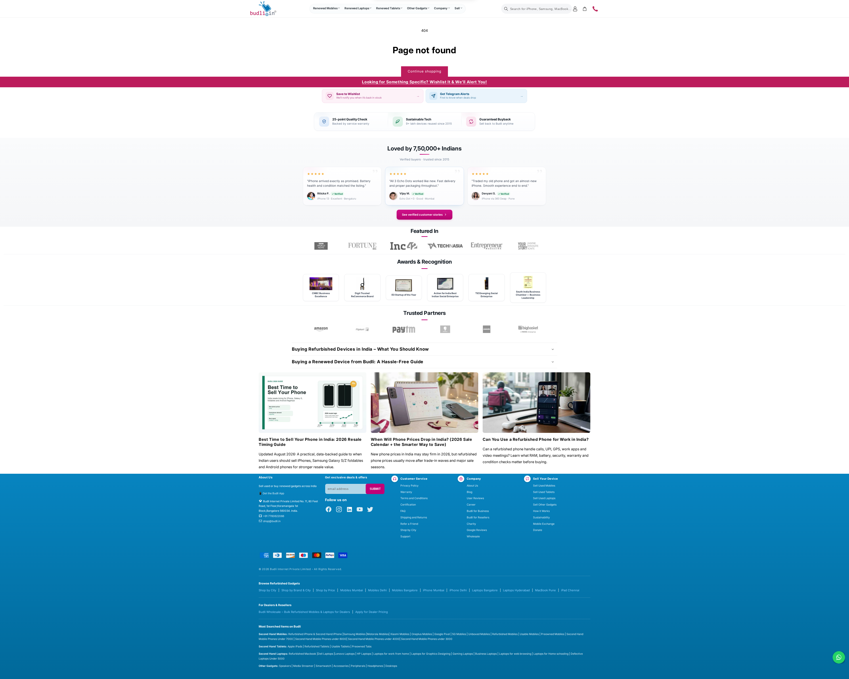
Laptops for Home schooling (550, 653)
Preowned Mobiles (552, 634)
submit (375, 489)
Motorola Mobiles (378, 634)
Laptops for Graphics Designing (430, 653)
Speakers (285, 666)
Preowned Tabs (361, 646)
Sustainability (541, 517)
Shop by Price (325, 590)
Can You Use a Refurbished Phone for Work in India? (536, 439)
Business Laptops (486, 653)
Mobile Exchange (544, 523)
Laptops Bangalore (485, 590)
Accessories (341, 666)
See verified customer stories (422, 214)
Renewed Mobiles (325, 8)
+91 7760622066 (273, 516)
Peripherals (358, 666)
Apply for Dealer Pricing (371, 612)
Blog (469, 492)
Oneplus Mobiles (421, 634)
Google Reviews (477, 530)
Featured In (424, 231)
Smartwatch (323, 666)
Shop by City (408, 530)
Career (471, 504)
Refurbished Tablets (316, 646)
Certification (408, 504)
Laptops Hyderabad (516, 590)
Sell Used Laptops (544, 498)
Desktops (391, 666)
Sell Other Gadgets (544, 504)
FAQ (402, 511)
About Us (472, 485)
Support (405, 536)
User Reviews (475, 498)
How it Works (541, 511)
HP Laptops (364, 653)
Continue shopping (424, 71)
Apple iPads (295, 646)
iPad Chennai (570, 590)
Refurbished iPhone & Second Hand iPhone (315, 634)
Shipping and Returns (413, 517)
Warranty (406, 492)
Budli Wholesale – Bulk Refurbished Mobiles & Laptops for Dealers (304, 612)
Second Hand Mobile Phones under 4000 (374, 639)
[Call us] (595, 9)
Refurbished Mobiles (505, 634)
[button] (326, 9)
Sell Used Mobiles (544, 485)
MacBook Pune (545, 590)
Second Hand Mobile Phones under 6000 (320, 639)
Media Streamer (303, 666)
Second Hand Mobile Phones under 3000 (426, 639)
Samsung (349, 634)
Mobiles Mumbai (351, 590)
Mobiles (361, 634)
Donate (537, 530)
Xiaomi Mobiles (399, 634)
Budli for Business (478, 511)
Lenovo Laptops (345, 653)
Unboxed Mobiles (479, 634)
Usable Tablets (340, 646)
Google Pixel (442, 634)
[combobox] (536, 9)
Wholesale (473, 536)
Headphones (375, 666)
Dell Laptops (325, 653)
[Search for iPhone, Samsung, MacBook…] (506, 9)
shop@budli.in (272, 521)
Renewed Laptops (356, 8)
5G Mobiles (459, 634)
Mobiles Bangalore (405, 590)
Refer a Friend (409, 523)
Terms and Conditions (414, 498)
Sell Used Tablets (544, 492)
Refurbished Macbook (302, 653)
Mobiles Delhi (377, 590)
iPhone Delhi (458, 590)
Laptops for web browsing (515, 653)
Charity (471, 523)
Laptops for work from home (391, 653)
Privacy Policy (409, 485)
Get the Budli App (273, 493)
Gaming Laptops (463, 653)
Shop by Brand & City (296, 590)
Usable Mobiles (529, 634)
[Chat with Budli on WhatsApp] (839, 657)
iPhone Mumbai (433, 590)
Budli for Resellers (478, 517)
